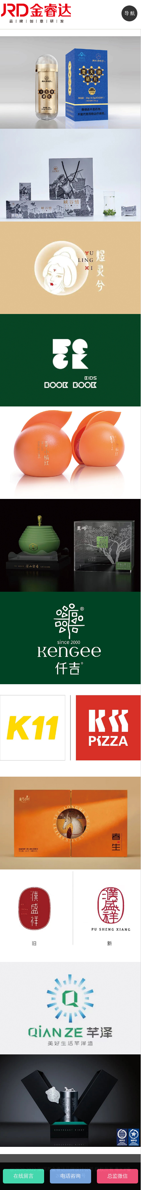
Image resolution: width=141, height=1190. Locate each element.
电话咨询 (70, 1176)
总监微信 (117, 1176)
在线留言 (23, 1176)
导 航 (129, 13)
